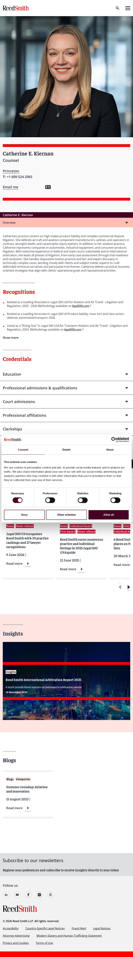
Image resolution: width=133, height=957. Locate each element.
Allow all (108, 514)
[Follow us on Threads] (50, 894)
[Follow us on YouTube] (17, 894)
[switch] (50, 500)
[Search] (117, 8)
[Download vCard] (48, 187)
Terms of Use (44, 943)
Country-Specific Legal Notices (45, 928)
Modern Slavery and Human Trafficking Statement (69, 936)
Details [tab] (66, 449)
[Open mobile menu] (127, 8)
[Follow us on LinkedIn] (6, 894)
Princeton (11, 171)
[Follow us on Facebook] (28, 894)
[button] (128, 587)
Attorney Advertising (16, 936)
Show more (11, 338)
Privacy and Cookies (16, 943)
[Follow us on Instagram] (39, 894)
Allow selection (66, 514)
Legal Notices (101, 928)
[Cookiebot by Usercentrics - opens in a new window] (114, 439)
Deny (24, 514)
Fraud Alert (79, 928)
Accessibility (11, 928)
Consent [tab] (23, 449)
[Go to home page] (16, 8)
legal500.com (80, 306)
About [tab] (110, 449)
